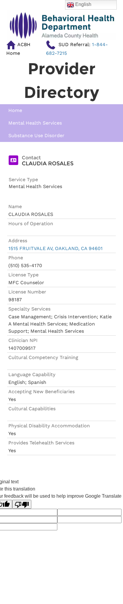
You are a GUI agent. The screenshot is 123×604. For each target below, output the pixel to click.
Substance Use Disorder (36, 135)
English (82, 4)
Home (15, 110)
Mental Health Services (35, 123)
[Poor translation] (21, 504)
